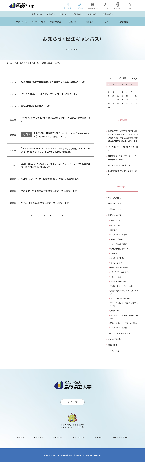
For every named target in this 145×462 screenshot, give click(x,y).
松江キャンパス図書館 (118, 234)
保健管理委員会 (116, 239)
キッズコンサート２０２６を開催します (123, 148)
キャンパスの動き (115, 339)
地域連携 (89, 21)
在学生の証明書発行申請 (120, 298)
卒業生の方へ (37, 14)
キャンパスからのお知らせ (119, 333)
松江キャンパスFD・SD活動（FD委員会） (124, 317)
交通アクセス (58, 437)
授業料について (116, 310)
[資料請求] (67, 5)
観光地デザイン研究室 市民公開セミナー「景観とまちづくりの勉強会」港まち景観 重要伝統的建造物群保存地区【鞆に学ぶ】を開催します (123, 136)
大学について (21, 21)
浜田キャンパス (114, 203)
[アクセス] (105, 5)
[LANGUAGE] (92, 5)
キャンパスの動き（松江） (119, 244)
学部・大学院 (55, 21)
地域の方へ (51, 14)
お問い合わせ (78, 437)
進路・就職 (123, 21)
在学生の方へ (93, 14)
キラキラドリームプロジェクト (121, 272)
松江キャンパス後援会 (118, 327)
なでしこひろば (116, 263)
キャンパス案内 (38, 21)
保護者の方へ (108, 14)
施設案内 (113, 230)
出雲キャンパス (114, 209)
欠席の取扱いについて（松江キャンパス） (124, 292)
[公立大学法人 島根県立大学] (21, 5)
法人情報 (20, 437)
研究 (107, 21)
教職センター (114, 344)
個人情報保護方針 (120, 437)
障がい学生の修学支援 (119, 267)
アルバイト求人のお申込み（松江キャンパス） (124, 304)
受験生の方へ (78, 14)
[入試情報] (80, 5)
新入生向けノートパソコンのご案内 (123, 323)
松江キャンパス (114, 215)
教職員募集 (39, 437)
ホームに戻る (113, 350)
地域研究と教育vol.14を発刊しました (122, 173)
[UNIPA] (117, 5)
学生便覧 (113, 253)
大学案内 (122, 186)
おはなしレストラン (117, 258)
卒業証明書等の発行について (121, 281)
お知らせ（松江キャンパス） (120, 248)
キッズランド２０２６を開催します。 (122, 165)
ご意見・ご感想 (115, 276)
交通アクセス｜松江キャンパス (121, 286)
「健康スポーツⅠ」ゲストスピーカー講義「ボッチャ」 (122, 158)
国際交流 (72, 21)
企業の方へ (64, 14)
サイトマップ (98, 437)
